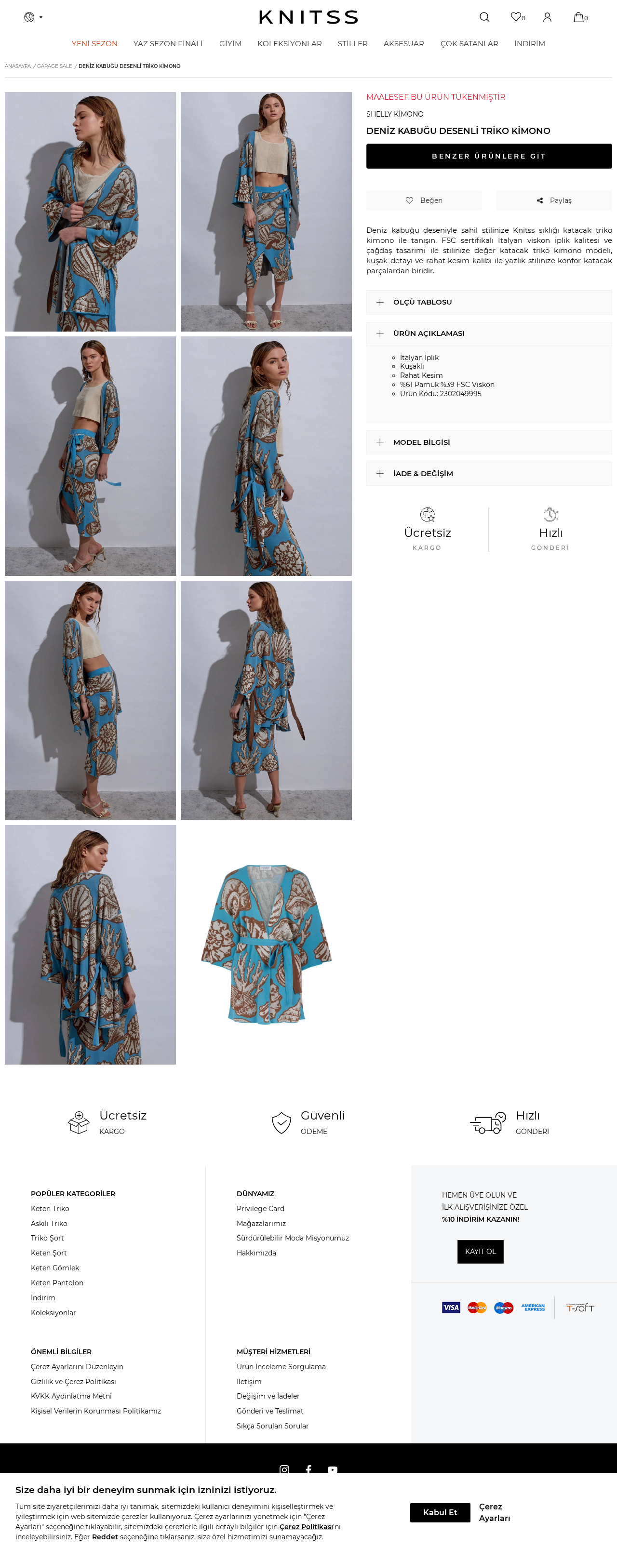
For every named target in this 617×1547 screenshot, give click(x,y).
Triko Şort (47, 1238)
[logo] (308, 17)
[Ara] (486, 17)
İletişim (249, 1381)
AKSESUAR (404, 43)
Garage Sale (54, 66)
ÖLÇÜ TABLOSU (422, 302)
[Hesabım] (548, 17)
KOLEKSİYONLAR (289, 43)
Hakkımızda (256, 1253)
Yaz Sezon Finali (168, 43)
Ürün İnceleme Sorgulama (281, 1366)
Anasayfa (18, 66)
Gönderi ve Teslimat (270, 1411)
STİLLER (353, 43)
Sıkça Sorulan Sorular (273, 1426)
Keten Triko (50, 1208)
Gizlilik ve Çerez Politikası (73, 1381)
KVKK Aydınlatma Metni (71, 1396)
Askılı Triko (49, 1223)
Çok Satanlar (469, 43)
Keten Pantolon (57, 1283)
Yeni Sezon (95, 43)
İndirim (43, 1298)
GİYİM (230, 43)
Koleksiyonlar (53, 1312)
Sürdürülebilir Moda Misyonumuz (293, 1238)
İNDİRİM (529, 43)
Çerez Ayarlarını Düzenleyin (77, 1366)
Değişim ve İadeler (268, 1396)
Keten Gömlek (55, 1268)
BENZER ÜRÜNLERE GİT (489, 156)
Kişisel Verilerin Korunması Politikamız (96, 1411)
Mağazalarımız (261, 1223)
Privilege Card (260, 1208)
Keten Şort (49, 1253)
